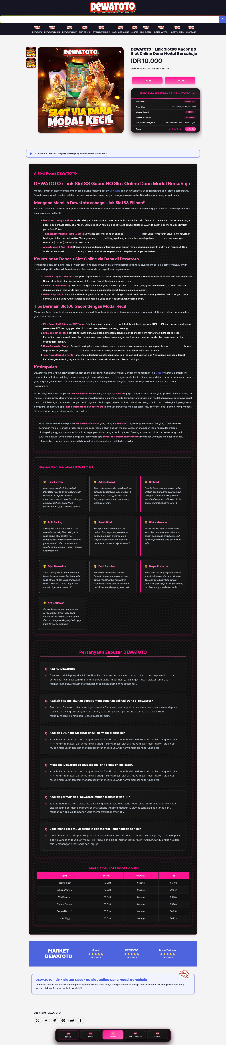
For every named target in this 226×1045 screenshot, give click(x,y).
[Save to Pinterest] (63, 1020)
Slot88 (159, 372)
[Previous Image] (40, 90)
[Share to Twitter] (37, 1020)
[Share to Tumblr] (80, 1020)
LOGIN (147, 80)
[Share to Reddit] (72, 1020)
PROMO (68, 1037)
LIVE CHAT (158, 1036)
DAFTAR (180, 80)
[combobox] (109, 19)
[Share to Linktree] (54, 1020)
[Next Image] (121, 90)
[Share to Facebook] (46, 1020)
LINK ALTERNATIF (135, 1037)
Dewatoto (114, 190)
